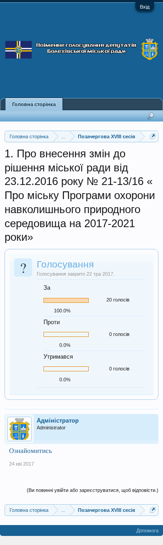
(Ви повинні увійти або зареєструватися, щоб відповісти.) (92, 490)
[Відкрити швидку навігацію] (153, 136)
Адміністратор (58, 420)
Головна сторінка (34, 104)
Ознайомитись (30, 450)
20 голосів (117, 299)
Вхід (144, 7)
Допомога (147, 530)
